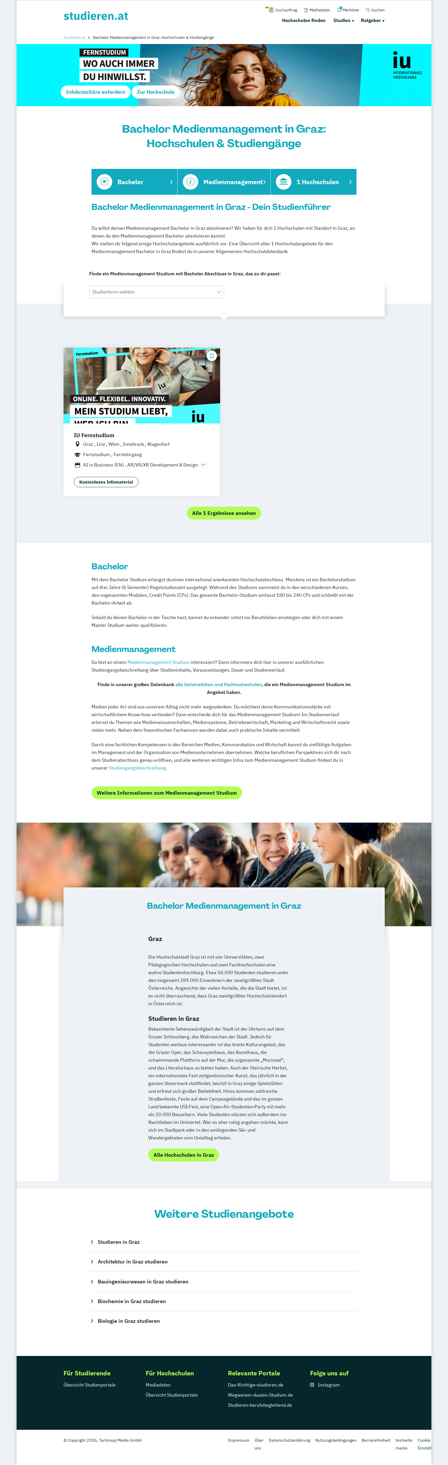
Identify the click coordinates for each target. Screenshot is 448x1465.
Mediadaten (158, 1385)
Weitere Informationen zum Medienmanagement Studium (167, 792)
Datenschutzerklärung (289, 1440)
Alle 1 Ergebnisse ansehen (224, 512)
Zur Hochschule (155, 91)
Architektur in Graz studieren (132, 1261)
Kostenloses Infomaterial (106, 482)
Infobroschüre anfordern (95, 91)
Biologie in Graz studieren (129, 1320)
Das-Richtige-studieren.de (255, 1385)
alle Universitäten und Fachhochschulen (218, 684)
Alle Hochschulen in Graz (183, 1154)
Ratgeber (371, 20)
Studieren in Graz (118, 1241)
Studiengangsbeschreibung (137, 768)
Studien (342, 20)
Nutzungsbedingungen (335, 1440)
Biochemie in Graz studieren (132, 1301)
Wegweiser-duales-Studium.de (260, 1395)
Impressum (238, 1440)
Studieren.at (74, 37)
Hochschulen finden (304, 20)
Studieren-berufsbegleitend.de (260, 1405)
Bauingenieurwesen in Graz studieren (143, 1281)
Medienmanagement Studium (159, 662)
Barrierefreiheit (376, 1440)
